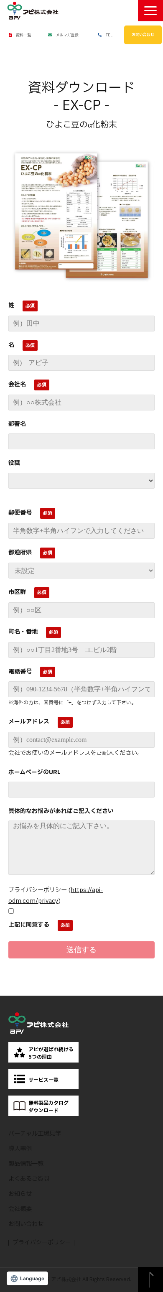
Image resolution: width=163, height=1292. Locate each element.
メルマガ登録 (67, 35)
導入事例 (20, 1148)
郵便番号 (20, 512)
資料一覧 (23, 35)
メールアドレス (28, 721)
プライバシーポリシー (42, 1242)
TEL (109, 35)
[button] (150, 10)
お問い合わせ (143, 35)
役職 (14, 463)
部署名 (17, 424)
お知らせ (20, 1194)
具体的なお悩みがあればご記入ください (61, 811)
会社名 (17, 384)
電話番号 (20, 671)
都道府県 (20, 552)
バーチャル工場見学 (34, 1133)
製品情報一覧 (25, 1163)
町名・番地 (23, 631)
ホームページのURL (34, 772)
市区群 (17, 592)
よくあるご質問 (28, 1179)
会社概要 (20, 1209)
